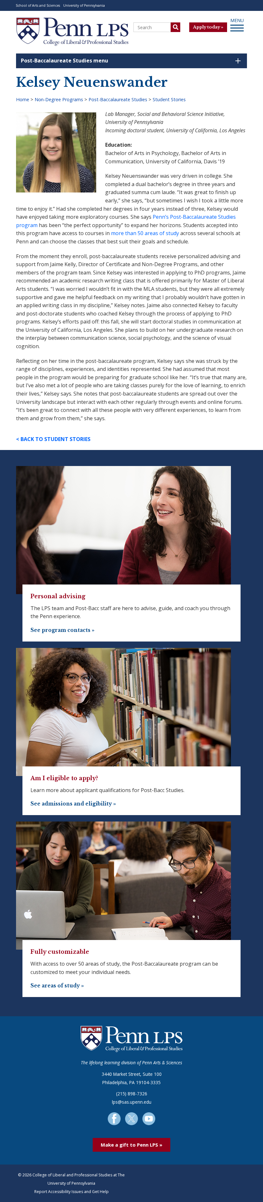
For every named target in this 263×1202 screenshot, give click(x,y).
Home (22, 99)
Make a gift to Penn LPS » (131, 1144)
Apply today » (208, 27)
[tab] (131, 60)
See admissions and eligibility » (73, 804)
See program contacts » (62, 630)
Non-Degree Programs (59, 99)
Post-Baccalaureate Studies (118, 99)
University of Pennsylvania (84, 5)
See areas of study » (57, 986)
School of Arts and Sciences (38, 5)
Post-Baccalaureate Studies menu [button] (64, 60)
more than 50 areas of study (145, 233)
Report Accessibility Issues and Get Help (71, 1191)
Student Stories (169, 99)
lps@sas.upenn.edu (131, 1102)
